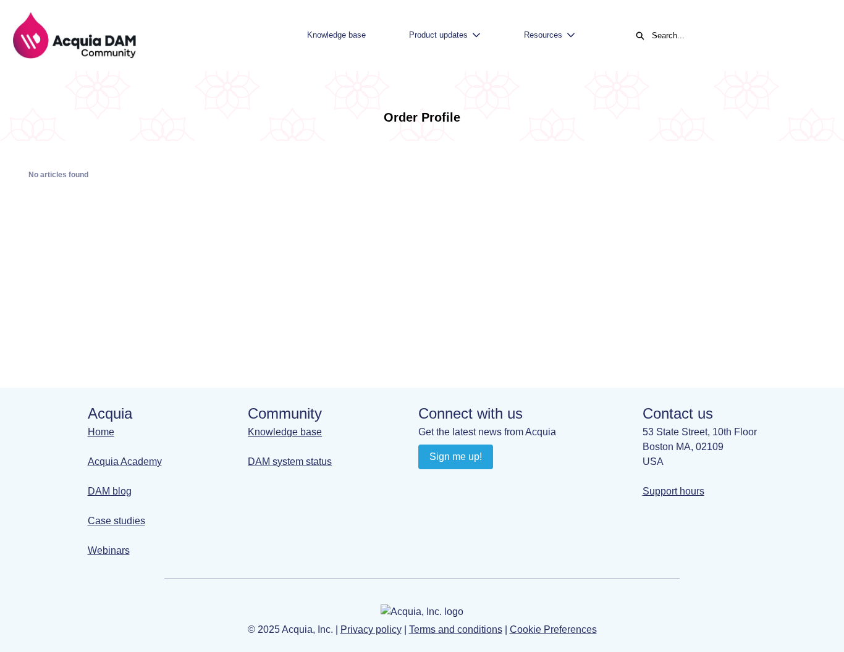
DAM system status (290, 461)
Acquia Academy (125, 461)
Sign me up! (455, 456)
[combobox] (735, 36)
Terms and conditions (455, 629)
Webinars (109, 550)
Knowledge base (336, 35)
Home (101, 432)
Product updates (438, 35)
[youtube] (453, 484)
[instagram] (477, 484)
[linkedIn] (429, 484)
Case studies (116, 521)
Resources (543, 35)
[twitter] (501, 484)
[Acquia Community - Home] (74, 35)
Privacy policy (371, 629)
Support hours (673, 491)
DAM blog (110, 491)
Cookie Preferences (553, 629)
